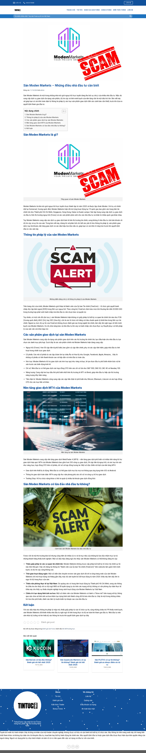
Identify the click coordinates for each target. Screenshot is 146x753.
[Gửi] (130, 16)
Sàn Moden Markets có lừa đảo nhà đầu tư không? (45, 126)
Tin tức (80, 10)
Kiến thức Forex (119, 10)
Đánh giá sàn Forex (92, 10)
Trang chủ (71, 10)
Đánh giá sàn (58, 700)
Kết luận (29, 128)
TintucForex (18, 722)
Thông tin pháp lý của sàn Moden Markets (42, 117)
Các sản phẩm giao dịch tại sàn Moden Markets (44, 120)
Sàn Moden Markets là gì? (36, 115)
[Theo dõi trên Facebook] (69, 747)
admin (42, 90)
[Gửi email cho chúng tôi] (77, 747)
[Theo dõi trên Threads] (73, 747)
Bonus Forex (106, 10)
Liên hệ (130, 10)
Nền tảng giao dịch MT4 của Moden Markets (43, 123)
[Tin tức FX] (24, 10)
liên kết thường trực (68, 629)
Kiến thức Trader (57, 705)
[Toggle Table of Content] (62, 111)
